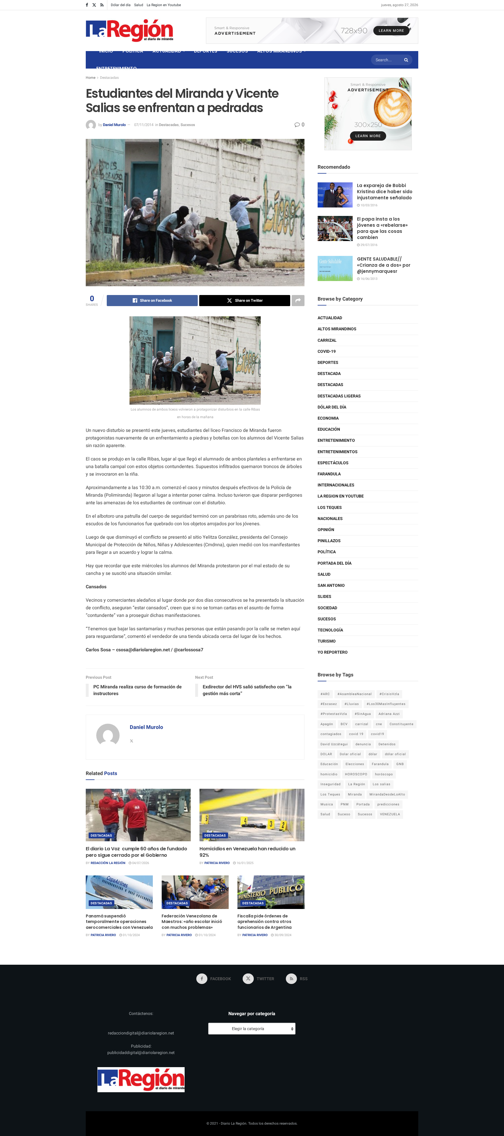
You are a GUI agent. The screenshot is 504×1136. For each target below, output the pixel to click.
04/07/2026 (140, 863)
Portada (363, 804)
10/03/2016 (368, 205)
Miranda (355, 794)
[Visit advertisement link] (312, 31)
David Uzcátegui (334, 744)
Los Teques (330, 508)
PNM (345, 804)
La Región (356, 784)
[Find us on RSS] (102, 5)
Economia (328, 418)
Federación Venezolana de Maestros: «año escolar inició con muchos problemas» (192, 921)
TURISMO (327, 641)
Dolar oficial (350, 754)
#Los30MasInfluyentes (386, 704)
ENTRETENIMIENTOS (338, 452)
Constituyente (402, 724)
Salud (138, 5)
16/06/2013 (368, 278)
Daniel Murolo (114, 125)
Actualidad (330, 318)
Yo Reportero (333, 652)
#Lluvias (351, 704)
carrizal (361, 724)
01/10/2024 (131, 935)
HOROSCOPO (356, 774)
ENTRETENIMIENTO (116, 68)
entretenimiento (336, 440)
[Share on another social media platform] (298, 300)
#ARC (325, 694)
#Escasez (329, 704)
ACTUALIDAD (167, 51)
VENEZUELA (390, 814)
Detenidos (387, 744)
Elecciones (355, 764)
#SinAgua (363, 713)
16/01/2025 (244, 863)
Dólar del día (121, 5)
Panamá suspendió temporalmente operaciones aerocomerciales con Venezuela (119, 921)
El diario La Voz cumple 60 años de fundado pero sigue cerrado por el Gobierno (136, 851)
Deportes (328, 363)
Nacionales (330, 519)
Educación (329, 429)
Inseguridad (331, 784)
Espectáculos (333, 463)
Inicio (106, 51)
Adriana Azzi (389, 713)
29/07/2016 (368, 244)
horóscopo (384, 774)
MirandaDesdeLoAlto (387, 794)
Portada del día (334, 563)
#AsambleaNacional (354, 694)
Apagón (327, 724)
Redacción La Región (108, 863)
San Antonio (331, 585)
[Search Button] (406, 60)
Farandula (329, 474)
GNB (400, 764)
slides (324, 597)
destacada (329, 374)
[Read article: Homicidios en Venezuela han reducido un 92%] (252, 815)
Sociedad (327, 608)
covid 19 (356, 734)
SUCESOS (237, 51)
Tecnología (330, 630)
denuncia (363, 744)
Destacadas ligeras (339, 396)
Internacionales (336, 485)
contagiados (331, 734)
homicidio (329, 774)
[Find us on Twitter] (94, 5)
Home (90, 77)
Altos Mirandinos (337, 329)
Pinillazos (329, 541)
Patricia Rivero (217, 863)
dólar (373, 754)
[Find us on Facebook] (87, 5)
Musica (327, 804)
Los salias (382, 784)
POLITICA (133, 51)
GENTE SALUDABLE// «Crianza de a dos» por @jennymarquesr (383, 265)
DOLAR (326, 754)
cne (379, 724)
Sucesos (188, 125)
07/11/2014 (143, 125)
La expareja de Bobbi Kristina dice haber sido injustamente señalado (384, 191)
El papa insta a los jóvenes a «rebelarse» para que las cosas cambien (382, 228)
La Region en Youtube (164, 5)
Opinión (326, 530)
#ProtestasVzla (334, 713)
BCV (344, 724)
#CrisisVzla (389, 694)
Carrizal (327, 340)
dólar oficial (395, 754)
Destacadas (109, 77)
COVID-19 (327, 351)
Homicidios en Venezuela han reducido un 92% (247, 851)
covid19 (377, 734)
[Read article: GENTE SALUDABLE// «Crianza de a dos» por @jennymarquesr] (335, 268)
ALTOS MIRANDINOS (279, 51)
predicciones (388, 804)
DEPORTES (205, 51)
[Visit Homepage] (129, 30)
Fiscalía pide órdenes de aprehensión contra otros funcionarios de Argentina (264, 921)
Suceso (344, 814)
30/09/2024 (282, 935)
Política (327, 552)
